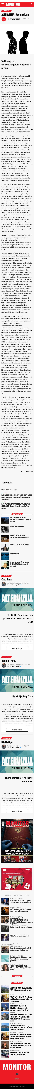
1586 (16, 489)
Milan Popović (15, 585)
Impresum (17, 1079)
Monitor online (16, 19)
